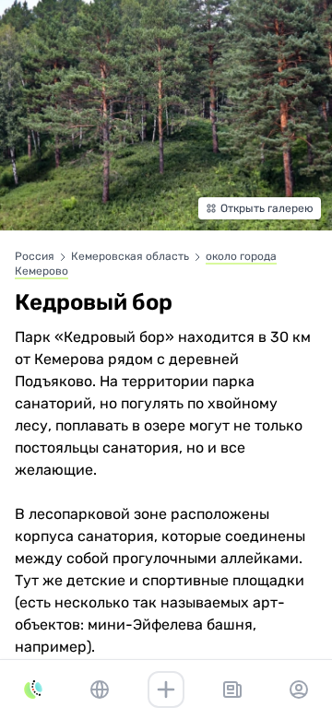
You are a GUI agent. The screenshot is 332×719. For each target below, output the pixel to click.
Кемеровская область (131, 256)
